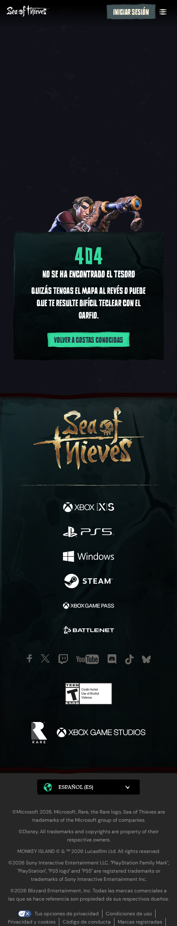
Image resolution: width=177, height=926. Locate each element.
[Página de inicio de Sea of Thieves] (55, 11)
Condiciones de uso (129, 913)
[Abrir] (163, 12)
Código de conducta (87, 922)
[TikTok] (129, 659)
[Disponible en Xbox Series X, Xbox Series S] (88, 508)
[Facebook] (29, 658)
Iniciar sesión (131, 12)
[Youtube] (87, 659)
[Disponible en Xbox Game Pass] (88, 607)
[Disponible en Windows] (88, 557)
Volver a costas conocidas (88, 340)
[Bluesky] (146, 659)
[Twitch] (63, 659)
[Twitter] (45, 658)
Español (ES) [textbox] (75, 787)
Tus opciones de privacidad (67, 913)
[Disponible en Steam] (88, 582)
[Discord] (112, 659)
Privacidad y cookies (32, 922)
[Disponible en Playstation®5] (88, 533)
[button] (88, 787)
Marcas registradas (140, 922)
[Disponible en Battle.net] (88, 631)
